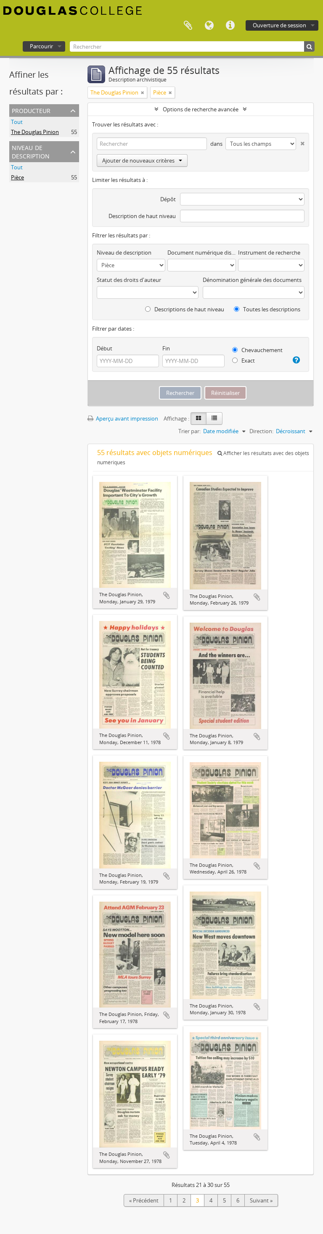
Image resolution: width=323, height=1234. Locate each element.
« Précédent (144, 1200)
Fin (166, 348)
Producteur (31, 110)
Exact (247, 360)
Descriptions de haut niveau (188, 309)
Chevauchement (261, 350)
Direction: (261, 431)
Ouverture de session (279, 25)
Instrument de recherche (269, 252)
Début (104, 348)
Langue (209, 25)
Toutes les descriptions (271, 309)
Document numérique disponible (201, 252)
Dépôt (168, 199)
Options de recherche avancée (200, 109)
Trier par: (189, 431)
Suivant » (261, 1200)
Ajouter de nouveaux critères (138, 160)
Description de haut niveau (142, 216)
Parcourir (41, 46)
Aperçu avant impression (126, 418)
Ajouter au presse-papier (166, 595)
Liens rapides (230, 25)
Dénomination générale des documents (252, 280)
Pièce (17, 177)
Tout (17, 122)
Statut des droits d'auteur (129, 280)
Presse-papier (188, 25)
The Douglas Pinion (35, 132)
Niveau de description (31, 151)
